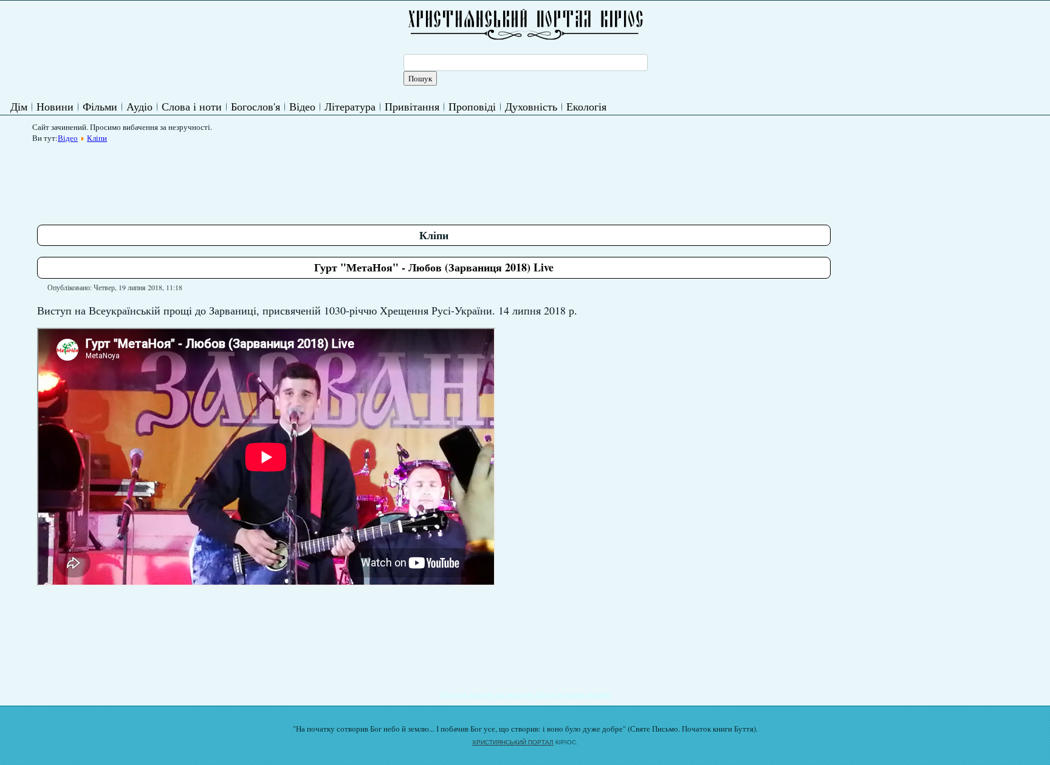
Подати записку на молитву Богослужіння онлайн (525, 693)
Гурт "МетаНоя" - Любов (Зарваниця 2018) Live (434, 267)
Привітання (412, 106)
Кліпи (97, 137)
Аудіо (139, 106)
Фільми (100, 106)
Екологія (586, 106)
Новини (55, 106)
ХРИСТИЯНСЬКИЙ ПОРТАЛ (513, 742)
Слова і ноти (192, 106)
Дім (18, 106)
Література (350, 106)
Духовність (531, 106)
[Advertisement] (258, 175)
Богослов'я (255, 106)
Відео (302, 106)
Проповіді (472, 106)
